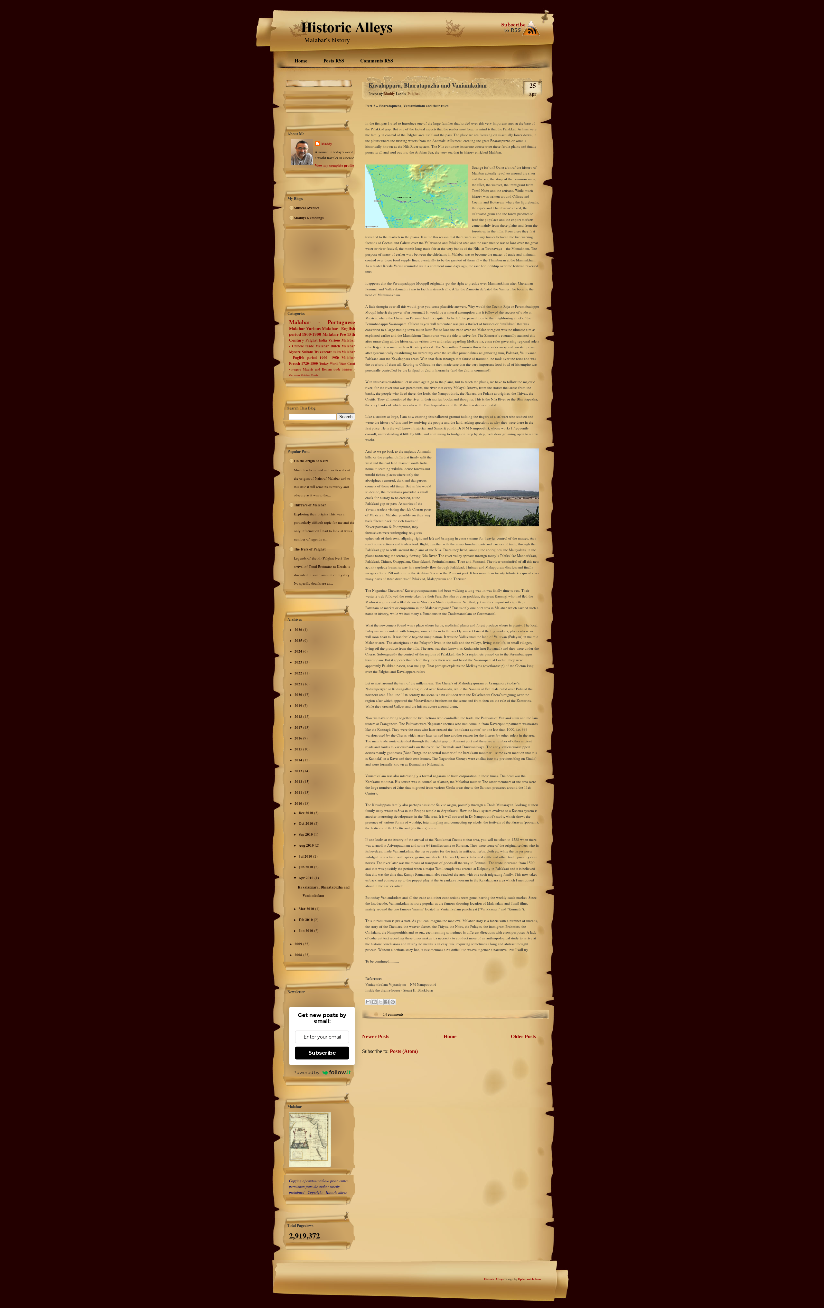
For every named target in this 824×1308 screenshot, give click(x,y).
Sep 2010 (306, 834)
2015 (299, 749)
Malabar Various (305, 328)
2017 (299, 727)
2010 (299, 803)
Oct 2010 (306, 823)
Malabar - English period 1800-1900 (322, 331)
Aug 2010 (307, 845)
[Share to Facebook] (386, 1002)
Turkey (324, 363)
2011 (299, 792)
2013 (299, 771)
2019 (299, 705)
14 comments (393, 1014)
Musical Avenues (306, 208)
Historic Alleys (347, 26)
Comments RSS (376, 60)
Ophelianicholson (529, 1279)
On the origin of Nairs (311, 461)
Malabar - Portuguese (322, 322)
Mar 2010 (307, 908)
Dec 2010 (306, 812)
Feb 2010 (306, 919)
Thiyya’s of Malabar (310, 505)
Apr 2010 (306, 877)
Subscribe (322, 1053)
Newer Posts (375, 1036)
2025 (299, 640)
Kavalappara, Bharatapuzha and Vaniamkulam (428, 85)
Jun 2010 (306, 867)
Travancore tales (327, 351)
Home (301, 60)
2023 (299, 662)
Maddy (326, 143)
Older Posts (523, 1036)
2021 (299, 684)
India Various (329, 340)
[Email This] (368, 1002)
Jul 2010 (306, 856)
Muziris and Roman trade (321, 369)
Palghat (311, 340)
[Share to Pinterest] (392, 1002)
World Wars (338, 363)
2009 (299, 943)
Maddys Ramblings (308, 218)
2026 (299, 629)
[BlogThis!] (374, 1002)
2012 (299, 781)
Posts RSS (333, 60)
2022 (299, 673)
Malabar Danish (310, 375)
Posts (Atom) (404, 1051)
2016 (299, 738)
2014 (299, 760)
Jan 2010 (306, 930)
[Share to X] (380, 1002)
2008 (299, 954)
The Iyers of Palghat (310, 549)
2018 (299, 716)
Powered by (306, 1072)
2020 (299, 694)
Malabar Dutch (327, 346)
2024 (299, 651)
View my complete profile (334, 165)
